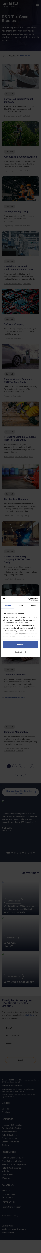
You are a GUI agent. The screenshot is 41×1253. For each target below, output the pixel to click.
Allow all (20, 644)
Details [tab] (20, 605)
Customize (19, 652)
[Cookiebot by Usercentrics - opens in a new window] (28, 599)
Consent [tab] (7, 605)
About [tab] (33, 605)
